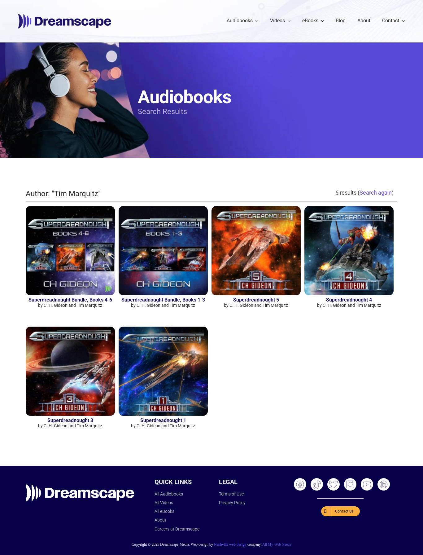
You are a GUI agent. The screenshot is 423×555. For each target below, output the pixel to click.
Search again (376, 192)
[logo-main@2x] (64, 16)
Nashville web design (230, 544)
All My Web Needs (276, 544)
